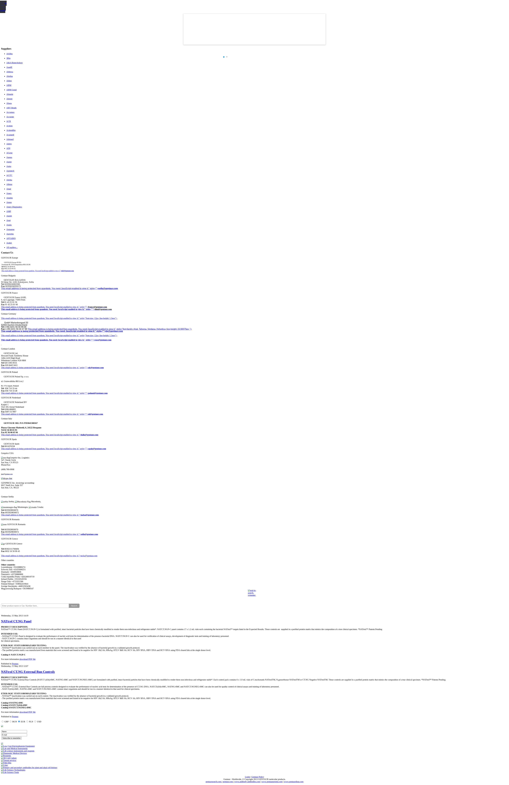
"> (80, 534)
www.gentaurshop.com (293, 781)
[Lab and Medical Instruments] (14, 748)
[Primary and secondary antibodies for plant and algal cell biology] (29, 767)
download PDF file (27, 659)
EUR (23, 721)
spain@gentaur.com (97, 449)
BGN (14, 721)
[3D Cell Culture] (9, 758)
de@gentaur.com (114, 331)
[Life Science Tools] (10, 772)
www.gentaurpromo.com (272, 781)
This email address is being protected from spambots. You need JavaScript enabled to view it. (40, 307)
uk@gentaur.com (96, 367)
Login (247, 777)
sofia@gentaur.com (108, 288)
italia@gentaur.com (89, 435)
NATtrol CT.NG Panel (16, 621)
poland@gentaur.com (97, 393)
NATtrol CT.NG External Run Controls (28, 671)
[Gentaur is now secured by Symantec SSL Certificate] (254, 594)
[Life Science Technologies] (13, 770)
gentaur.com (228, 781)
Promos (15, 664)
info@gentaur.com (67, 271)
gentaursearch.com (214, 781)
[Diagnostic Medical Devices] (14, 753)
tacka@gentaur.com (90, 515)
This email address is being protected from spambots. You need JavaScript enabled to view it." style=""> (49, 288)
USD (39, 721)
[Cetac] (4, 765)
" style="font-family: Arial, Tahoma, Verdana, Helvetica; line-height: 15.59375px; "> (153, 329)
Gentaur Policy (257, 777)
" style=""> (83, 307)
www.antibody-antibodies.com (247, 781)
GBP (6, 721)
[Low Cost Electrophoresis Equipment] (18, 746)
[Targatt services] (8, 760)
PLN (31, 721)
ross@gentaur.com (103, 340)
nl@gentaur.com (95, 414)
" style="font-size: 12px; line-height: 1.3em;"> (98, 335)
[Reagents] (6, 756)
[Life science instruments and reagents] (17, 751)
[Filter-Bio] (6, 763)
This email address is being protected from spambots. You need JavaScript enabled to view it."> (31, 271)
